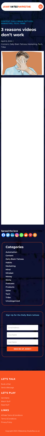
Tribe (22, 23)
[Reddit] (26, 235)
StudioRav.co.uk (33, 431)
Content (5, 21)
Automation (11, 252)
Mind (8, 269)
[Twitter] (8, 235)
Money (9, 276)
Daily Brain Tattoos (22, 21)
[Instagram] (17, 235)
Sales (8, 290)
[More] (35, 235)
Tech (16, 23)
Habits (9, 262)
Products (10, 287)
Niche (8, 280)
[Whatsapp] (21, 235)
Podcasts (10, 283)
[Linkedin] (12, 235)
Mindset (9, 273)
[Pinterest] (30, 235)
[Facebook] (3, 235)
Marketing (7, 23)
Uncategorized (13, 301)
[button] (40, 6)
